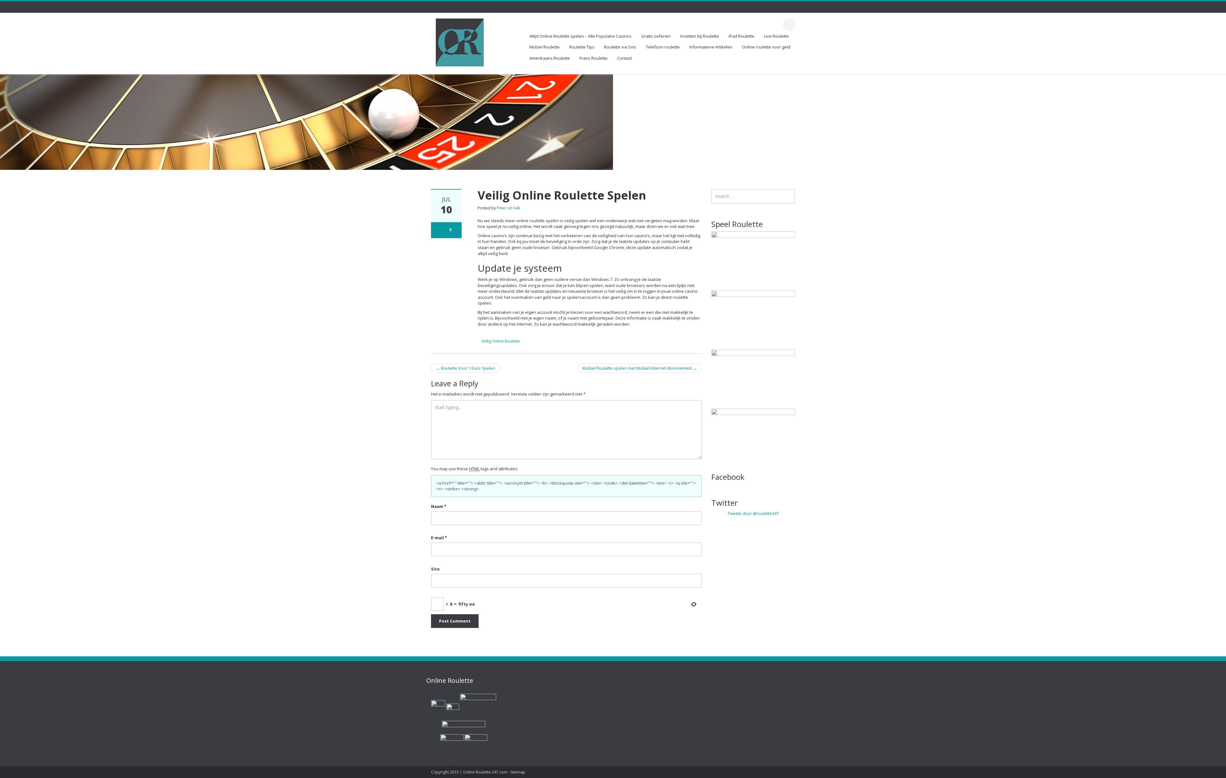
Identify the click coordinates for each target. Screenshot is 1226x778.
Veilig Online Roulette (500, 341)
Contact (624, 58)
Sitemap (518, 772)
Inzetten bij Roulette (699, 36)
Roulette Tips (581, 47)
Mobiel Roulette (544, 47)
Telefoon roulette (663, 47)
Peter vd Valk (508, 208)
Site (435, 569)
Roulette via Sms (620, 47)
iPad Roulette (741, 36)
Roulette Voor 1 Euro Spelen (465, 368)
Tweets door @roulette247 (753, 513)
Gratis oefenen (656, 36)
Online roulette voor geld (766, 47)
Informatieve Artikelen (710, 47)
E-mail (439, 537)
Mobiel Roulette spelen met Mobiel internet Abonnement (639, 368)
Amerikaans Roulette (549, 58)
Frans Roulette (593, 58)
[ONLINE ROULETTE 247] (460, 41)
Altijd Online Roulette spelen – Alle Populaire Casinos (580, 36)
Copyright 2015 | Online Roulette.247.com (469, 772)
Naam (438, 506)
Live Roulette (776, 36)
